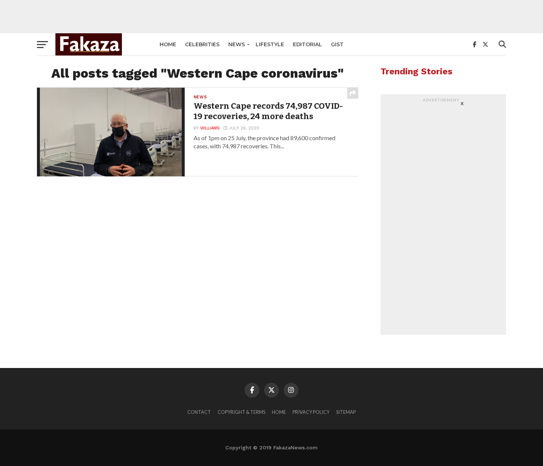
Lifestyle (270, 44)
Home (168, 44)
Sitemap (346, 412)
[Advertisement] (271, 16)
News (236, 44)
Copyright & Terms (241, 412)
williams (210, 128)
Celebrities (202, 44)
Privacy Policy (311, 412)
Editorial (307, 44)
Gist (337, 44)
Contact (199, 412)
